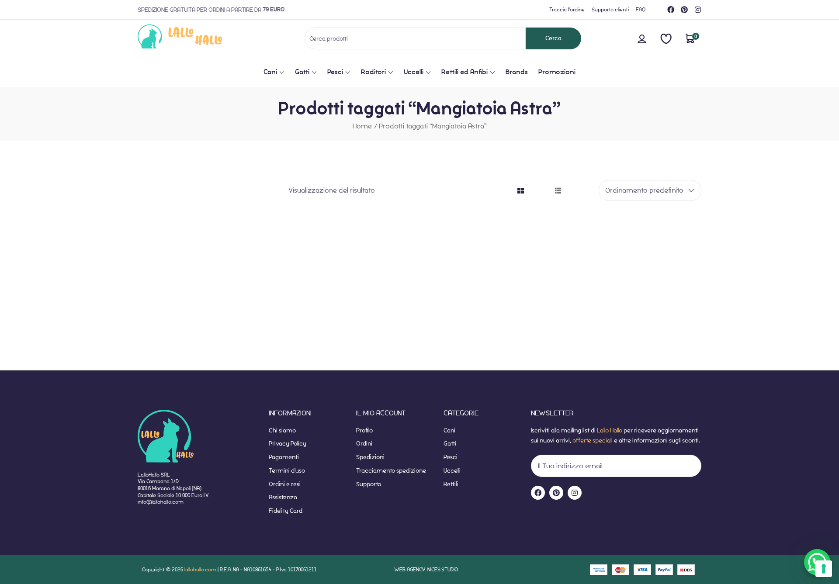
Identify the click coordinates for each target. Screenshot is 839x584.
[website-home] (194, 38)
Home (362, 126)
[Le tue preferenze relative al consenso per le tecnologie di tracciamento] (823, 568)
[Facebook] (670, 9)
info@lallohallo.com (161, 501)
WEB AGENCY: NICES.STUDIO (426, 569)
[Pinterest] (684, 9)
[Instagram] (697, 9)
